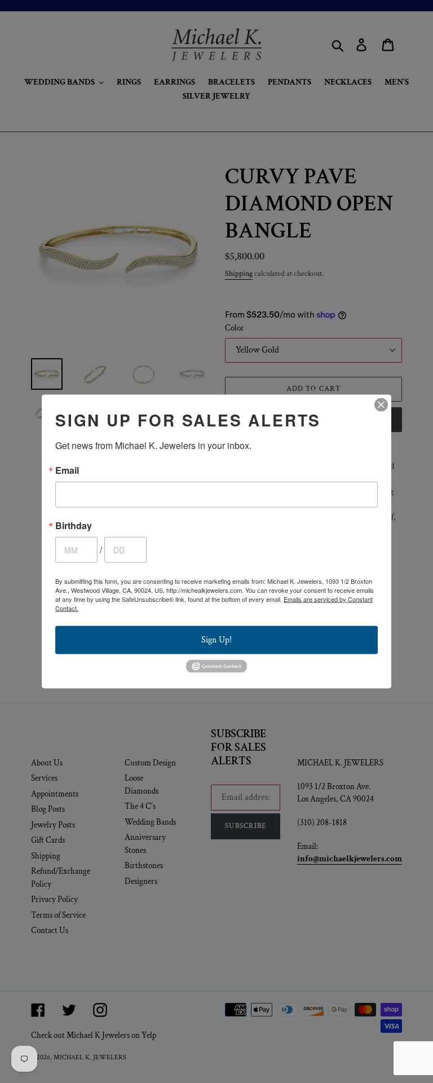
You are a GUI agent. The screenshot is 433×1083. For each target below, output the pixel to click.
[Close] (381, 405)
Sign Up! (216, 640)
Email (67, 470)
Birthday (73, 525)
